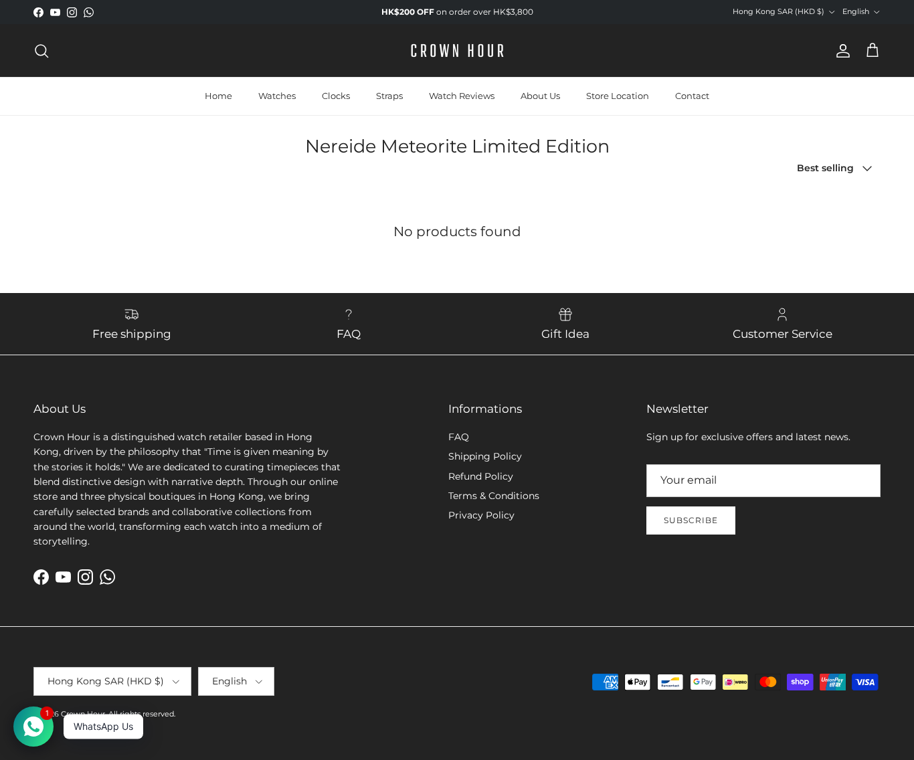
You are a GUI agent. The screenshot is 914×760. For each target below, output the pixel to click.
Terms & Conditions (493, 496)
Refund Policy (480, 476)
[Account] (840, 51)
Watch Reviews (461, 95)
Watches (277, 95)
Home (218, 95)
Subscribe (691, 520)
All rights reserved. (141, 714)
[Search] (41, 51)
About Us (540, 95)
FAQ (458, 437)
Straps (389, 95)
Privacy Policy (481, 515)
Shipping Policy (485, 456)
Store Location (617, 95)
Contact (692, 95)
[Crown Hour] (457, 50)
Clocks (336, 95)
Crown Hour (83, 714)
